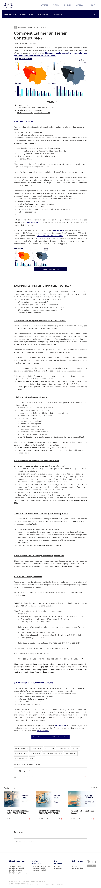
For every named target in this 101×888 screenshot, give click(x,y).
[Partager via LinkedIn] (25, 771)
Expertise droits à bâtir (39, 868)
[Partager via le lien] (29, 771)
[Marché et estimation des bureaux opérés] (50, 799)
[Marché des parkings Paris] (18, 799)
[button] (94, 14)
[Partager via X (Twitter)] (20, 771)
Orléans (25, 881)
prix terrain (75, 748)
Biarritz (40, 881)
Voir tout (94, 788)
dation (32, 758)
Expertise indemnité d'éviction (41, 866)
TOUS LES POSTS (10, 14)
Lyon (44, 881)
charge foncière (37, 748)
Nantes (30, 881)
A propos (57, 866)
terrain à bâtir (49, 748)
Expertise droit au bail (39, 870)
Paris (10, 881)
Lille (14, 881)
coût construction (70, 753)
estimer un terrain (63, 748)
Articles (74, 866)
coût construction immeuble (52, 753)
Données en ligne (77, 868)
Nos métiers (58, 868)
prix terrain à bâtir (21, 753)
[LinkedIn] (94, 862)
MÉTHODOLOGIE (42, 14)
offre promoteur (35, 753)
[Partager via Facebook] (15, 771)
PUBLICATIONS (57, 14)
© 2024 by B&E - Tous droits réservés (18, 883)
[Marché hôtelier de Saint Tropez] (82, 799)
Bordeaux (19, 881)
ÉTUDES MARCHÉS (26, 14)
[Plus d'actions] (86, 27)
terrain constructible (21, 748)
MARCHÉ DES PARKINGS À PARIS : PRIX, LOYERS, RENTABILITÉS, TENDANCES (18, 812)
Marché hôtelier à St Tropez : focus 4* (82, 812)
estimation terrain (21, 758)
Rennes (35, 881)
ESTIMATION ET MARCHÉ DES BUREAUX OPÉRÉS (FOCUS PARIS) (49, 812)
